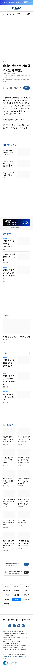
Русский (22, 654)
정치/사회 (26, 595)
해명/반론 (6, 604)
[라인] (15, 88)
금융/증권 (16, 586)
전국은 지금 (10, 14)
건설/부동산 (6, 590)
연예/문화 (6, 599)
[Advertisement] (16, 197)
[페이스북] (4, 88)
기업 (6, 586)
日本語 (14, 654)
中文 (18, 654)
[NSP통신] (16, 8)
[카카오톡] (11, 88)
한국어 (4, 654)
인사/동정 (16, 599)
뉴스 (4, 14)
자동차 (26, 590)
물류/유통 (16, 590)
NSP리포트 (19, 14)
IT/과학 (26, 586)
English (9, 654)
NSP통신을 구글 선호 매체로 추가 (13, 3)
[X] (7, 88)
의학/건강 (6, 595)
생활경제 (16, 595)
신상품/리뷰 (26, 599)
